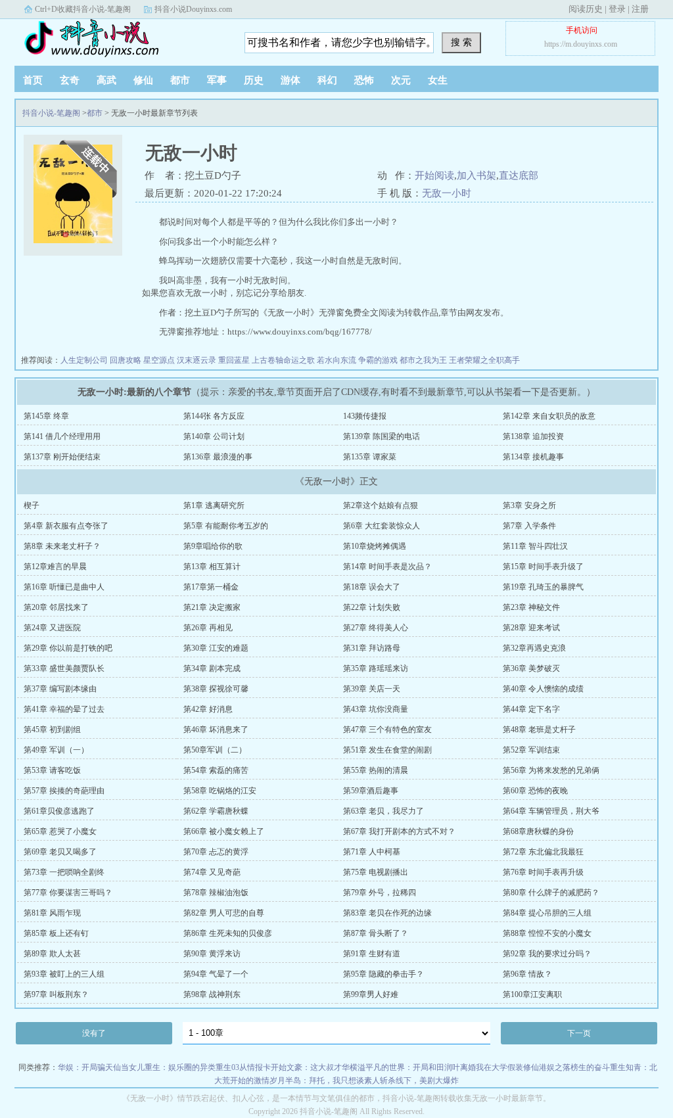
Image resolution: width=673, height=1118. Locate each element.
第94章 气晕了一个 (215, 974)
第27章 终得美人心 (375, 627)
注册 (640, 9)
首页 (33, 80)
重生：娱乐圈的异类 (180, 1067)
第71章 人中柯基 (371, 851)
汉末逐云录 (196, 360)
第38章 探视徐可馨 (215, 688)
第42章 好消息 (208, 709)
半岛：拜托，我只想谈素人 (332, 1080)
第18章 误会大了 (371, 587)
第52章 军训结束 (531, 750)
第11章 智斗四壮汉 (535, 546)
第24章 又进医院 (52, 627)
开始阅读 (434, 175)
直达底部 (518, 175)
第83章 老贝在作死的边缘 (387, 913)
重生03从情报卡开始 (251, 1067)
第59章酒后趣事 (370, 790)
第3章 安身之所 (529, 505)
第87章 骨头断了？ (375, 933)
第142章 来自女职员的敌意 (549, 416)
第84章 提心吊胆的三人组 (547, 913)
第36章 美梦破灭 (531, 668)
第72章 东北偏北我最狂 (543, 851)
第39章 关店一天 (371, 688)
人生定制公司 (84, 360)
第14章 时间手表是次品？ (387, 566)
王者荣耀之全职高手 (484, 360)
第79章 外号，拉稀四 (379, 892)
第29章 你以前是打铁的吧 (68, 648)
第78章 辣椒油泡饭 (215, 892)
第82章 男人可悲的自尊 (223, 913)
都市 (180, 80)
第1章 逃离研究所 (213, 505)
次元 (401, 80)
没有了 (94, 1033)
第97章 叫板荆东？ (56, 994)
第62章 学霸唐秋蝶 (215, 811)
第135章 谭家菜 (369, 456)
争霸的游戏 (378, 360)
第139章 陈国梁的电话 (381, 436)
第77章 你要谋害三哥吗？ (68, 892)
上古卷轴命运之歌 (283, 360)
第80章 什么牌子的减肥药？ (551, 892)
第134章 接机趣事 (533, 456)
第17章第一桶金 (211, 587)
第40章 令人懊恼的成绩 (543, 688)
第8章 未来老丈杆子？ (62, 546)
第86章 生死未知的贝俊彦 (227, 933)
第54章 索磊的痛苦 (215, 770)
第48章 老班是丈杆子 (539, 729)
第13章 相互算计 (212, 566)
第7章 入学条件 (529, 525)
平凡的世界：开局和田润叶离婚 (420, 1067)
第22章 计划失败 (371, 607)
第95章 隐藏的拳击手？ (383, 974)
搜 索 (461, 42)
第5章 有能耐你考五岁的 (225, 525)
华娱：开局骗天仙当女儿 (101, 1067)
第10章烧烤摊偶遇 (374, 546)
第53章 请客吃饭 (52, 770)
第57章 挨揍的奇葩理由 (64, 790)
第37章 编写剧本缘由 (60, 688)
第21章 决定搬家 (212, 607)
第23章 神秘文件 (531, 607)
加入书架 (476, 175)
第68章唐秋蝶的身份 (538, 831)
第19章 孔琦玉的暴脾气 (543, 587)
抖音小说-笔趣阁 (96, 38)
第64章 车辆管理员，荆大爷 (551, 811)
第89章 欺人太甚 (52, 953)
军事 (217, 80)
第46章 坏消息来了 (215, 729)
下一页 (579, 1033)
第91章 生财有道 (371, 953)
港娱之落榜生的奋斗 (574, 1067)
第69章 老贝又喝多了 (60, 851)
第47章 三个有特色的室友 (387, 729)
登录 (617, 9)
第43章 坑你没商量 (375, 709)
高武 (106, 80)
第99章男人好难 (370, 994)
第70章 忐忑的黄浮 (215, 851)
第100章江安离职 (532, 994)
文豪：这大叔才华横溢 (326, 1067)
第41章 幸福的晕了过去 (64, 709)
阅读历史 (586, 9)
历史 (254, 80)
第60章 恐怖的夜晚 (535, 790)
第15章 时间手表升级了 (543, 566)
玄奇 (70, 80)
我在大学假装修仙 (507, 1067)
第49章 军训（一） (56, 750)
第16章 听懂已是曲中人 (64, 587)
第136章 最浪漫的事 (217, 456)
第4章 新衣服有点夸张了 (66, 525)
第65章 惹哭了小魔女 (60, 831)
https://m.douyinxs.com (580, 44)
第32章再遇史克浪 (534, 648)
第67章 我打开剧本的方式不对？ (399, 831)
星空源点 (159, 360)
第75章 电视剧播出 (375, 872)
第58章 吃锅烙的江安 (219, 790)
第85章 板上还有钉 (56, 933)
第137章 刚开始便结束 (62, 456)
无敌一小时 (446, 193)
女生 (438, 80)
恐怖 (364, 80)
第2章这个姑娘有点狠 (380, 505)
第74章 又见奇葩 (212, 872)
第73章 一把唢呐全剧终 (64, 872)
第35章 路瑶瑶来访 (375, 668)
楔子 (31, 505)
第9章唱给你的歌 (213, 546)
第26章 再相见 (208, 627)
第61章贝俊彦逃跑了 (59, 811)
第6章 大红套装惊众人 (381, 525)
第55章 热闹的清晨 (375, 770)
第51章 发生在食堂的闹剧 (387, 750)
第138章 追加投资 (533, 436)
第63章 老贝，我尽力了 (383, 811)
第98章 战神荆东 (212, 994)
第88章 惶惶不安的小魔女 (547, 933)
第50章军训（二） (214, 750)
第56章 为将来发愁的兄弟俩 (551, 770)
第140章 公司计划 (213, 436)
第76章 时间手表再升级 (543, 872)
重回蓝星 (234, 360)
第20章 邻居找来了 (56, 607)
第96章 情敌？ (527, 974)
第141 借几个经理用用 (62, 436)
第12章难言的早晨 (55, 566)
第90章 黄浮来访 (212, 953)
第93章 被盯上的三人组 (64, 974)
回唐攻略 (125, 360)
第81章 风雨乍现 (52, 913)
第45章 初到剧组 (52, 729)
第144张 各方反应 (213, 416)
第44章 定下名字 (531, 709)
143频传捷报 (364, 416)
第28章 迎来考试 (531, 627)
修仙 (143, 80)
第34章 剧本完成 (212, 668)
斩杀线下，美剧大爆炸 (419, 1080)
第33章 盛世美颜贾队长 (64, 668)
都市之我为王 (423, 360)
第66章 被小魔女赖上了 (223, 831)
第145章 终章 (46, 416)
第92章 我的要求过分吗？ (547, 953)
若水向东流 (336, 360)
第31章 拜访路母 (371, 648)
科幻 (327, 80)
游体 (290, 80)
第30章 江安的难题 (215, 648)
